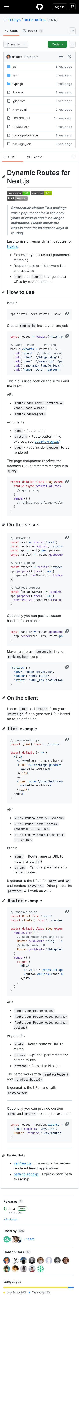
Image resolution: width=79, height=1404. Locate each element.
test (15, 75)
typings (17, 84)
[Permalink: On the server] (4, 524)
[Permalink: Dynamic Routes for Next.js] (4, 177)
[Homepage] (39, 6)
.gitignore (18, 101)
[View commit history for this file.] (69, 57)
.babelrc (18, 92)
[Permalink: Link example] (4, 729)
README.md (20, 126)
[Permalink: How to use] (4, 292)
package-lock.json (25, 135)
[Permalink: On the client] (4, 698)
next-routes (35, 19)
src (14, 66)
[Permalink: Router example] (4, 901)
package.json (21, 144)
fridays (14, 19)
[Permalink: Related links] (4, 1155)
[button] (67, 313)
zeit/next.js (22, 1163)
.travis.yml (19, 109)
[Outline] (73, 156)
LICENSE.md (21, 118)
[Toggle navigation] (6, 6)
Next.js (12, 246)
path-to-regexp (47, 441)
